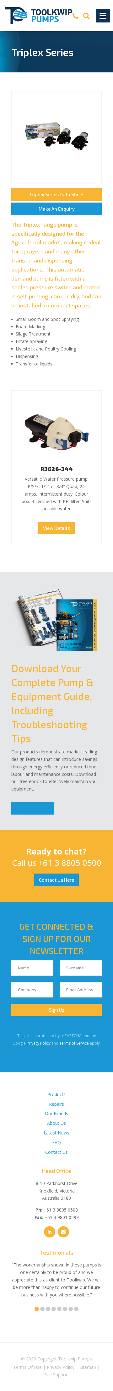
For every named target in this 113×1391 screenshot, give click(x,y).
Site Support (56, 1375)
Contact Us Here (56, 880)
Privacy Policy (39, 1043)
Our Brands (56, 1113)
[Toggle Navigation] (103, 15)
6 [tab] (65, 1309)
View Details (56, 528)
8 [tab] (76, 1309)
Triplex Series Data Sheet (56, 194)
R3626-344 (56, 468)
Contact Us (56, 1152)
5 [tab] (59, 1309)
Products (56, 1094)
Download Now (32, 808)
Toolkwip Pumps (75, 1359)
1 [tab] (37, 1309)
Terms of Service (74, 1043)
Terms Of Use (27, 1367)
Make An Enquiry (57, 209)
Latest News (56, 1133)
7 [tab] (70, 1309)
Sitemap (87, 1367)
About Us (56, 1123)
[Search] (86, 15)
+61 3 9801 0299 (62, 1217)
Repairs (56, 1104)
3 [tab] (48, 1309)
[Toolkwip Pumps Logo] (39, 15)
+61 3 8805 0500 (70, 862)
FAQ (56, 1142)
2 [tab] (42, 1309)
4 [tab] (53, 1309)
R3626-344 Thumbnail (56, 430)
